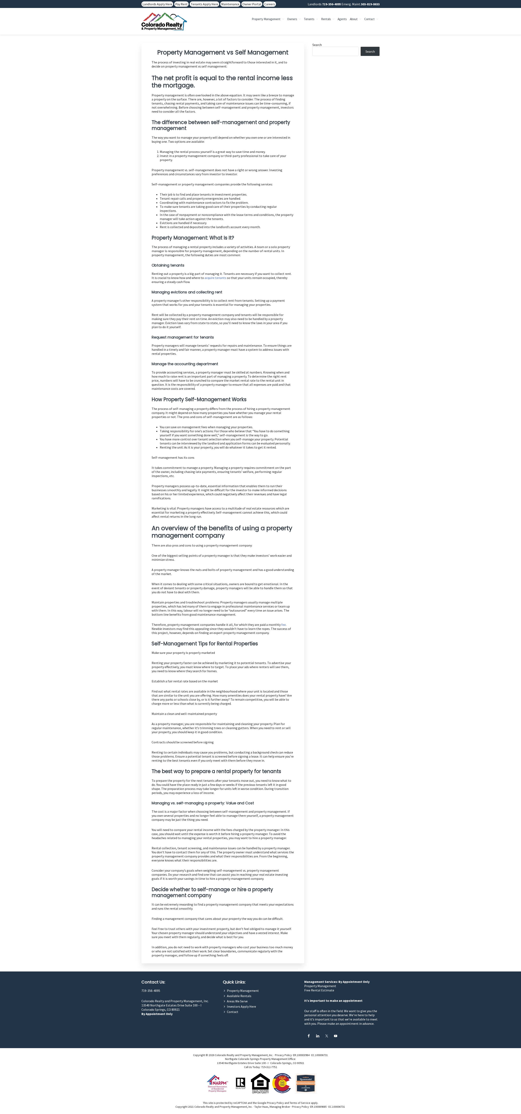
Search (317, 45)
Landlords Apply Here (157, 4)
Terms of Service (300, 1103)
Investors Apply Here (241, 1006)
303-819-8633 (370, 4)
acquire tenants (215, 278)
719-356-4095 (331, 4)
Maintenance (230, 4)
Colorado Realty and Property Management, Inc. (175, 1001)
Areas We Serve (237, 1001)
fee (283, 625)
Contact (232, 1012)
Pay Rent (181, 4)
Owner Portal (251, 4)
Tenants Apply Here (204, 4)
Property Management (243, 991)
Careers (269, 4)
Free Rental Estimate (319, 990)
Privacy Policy (283, 1055)
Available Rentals (239, 996)
